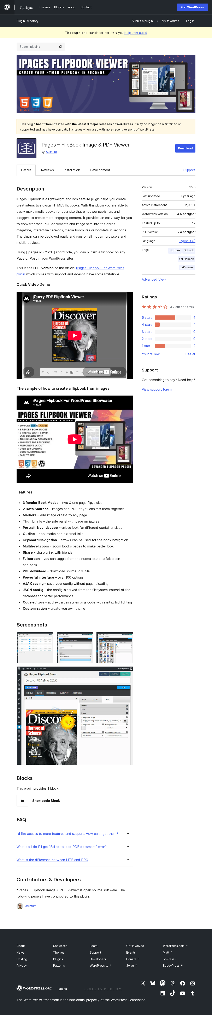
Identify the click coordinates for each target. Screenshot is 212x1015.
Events (131, 952)
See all (190, 354)
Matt (168, 952)
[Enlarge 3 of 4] (127, 638)
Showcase (60, 946)
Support (189, 170)
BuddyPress (173, 965)
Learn (94, 946)
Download (185, 148)
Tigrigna (61, 988)
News (20, 952)
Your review (151, 354)
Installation (72, 170)
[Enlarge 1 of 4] (48, 638)
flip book (175, 250)
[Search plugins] (60, 47)
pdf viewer (187, 267)
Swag (131, 965)
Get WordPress (192, 7)
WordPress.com (175, 946)
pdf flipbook (186, 258)
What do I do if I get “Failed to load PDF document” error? (62, 847)
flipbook (189, 250)
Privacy (22, 965)
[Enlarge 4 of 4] (127, 672)
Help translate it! (135, 32)
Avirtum (51, 152)
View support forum (157, 389)
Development (100, 170)
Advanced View (154, 279)
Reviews (47, 170)
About (21, 946)
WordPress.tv (101, 965)
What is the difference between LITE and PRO (52, 860)
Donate (133, 959)
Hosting (22, 959)
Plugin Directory (28, 21)
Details (26, 170)
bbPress (170, 959)
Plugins (58, 959)
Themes (58, 952)
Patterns (59, 965)
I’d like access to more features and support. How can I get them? (67, 834)
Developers (98, 959)
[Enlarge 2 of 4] (87, 638)
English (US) (187, 241)
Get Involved (135, 946)
